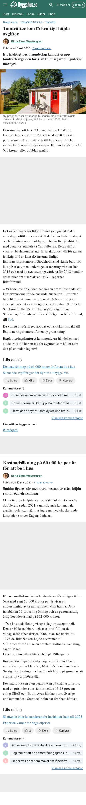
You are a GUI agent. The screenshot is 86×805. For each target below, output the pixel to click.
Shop (51, 14)
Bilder (41, 14)
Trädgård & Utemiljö (31, 22)
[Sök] (51, 5)
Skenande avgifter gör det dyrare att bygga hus (36, 372)
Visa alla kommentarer (67, 418)
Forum (31, 14)
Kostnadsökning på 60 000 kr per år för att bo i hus (39, 366)
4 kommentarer (43, 482)
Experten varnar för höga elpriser (26, 722)
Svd (10, 319)
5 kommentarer (41, 48)
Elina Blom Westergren (26, 41)
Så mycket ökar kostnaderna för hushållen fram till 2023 (42, 716)
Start (6, 14)
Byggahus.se (10, 22)
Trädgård (50, 22)
